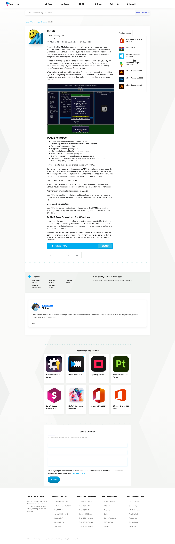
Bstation (106, 526)
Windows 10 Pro (59, 518)
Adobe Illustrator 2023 (134, 85)
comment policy (78, 473)
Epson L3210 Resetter (86, 518)
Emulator (44, 22)
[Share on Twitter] (60, 255)
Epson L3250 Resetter (86, 522)
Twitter (33, 323)
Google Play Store (110, 518)
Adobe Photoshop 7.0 (61, 502)
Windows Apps (35, 22)
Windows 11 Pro (59, 522)
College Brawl (133, 522)
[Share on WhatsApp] (77, 255)
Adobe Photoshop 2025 (134, 78)
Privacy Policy (63, 539)
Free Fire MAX (133, 514)
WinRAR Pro (130, 47)
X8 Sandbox (108, 506)
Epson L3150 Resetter (86, 526)
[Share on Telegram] (68, 255)
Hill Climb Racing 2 (135, 510)
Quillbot (106, 514)
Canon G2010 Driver (85, 514)
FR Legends (133, 518)
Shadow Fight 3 (134, 506)
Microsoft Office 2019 (61, 514)
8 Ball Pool (132, 526)
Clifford (45, 308)
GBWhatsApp (108, 522)
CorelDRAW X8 (58, 510)
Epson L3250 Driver (85, 510)
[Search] (170, 4)
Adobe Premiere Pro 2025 (62, 506)
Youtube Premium (110, 502)
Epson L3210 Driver (85, 502)
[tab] (124, 33)
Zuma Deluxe (58, 526)
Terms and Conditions (74, 539)
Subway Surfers (134, 502)
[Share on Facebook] (51, 255)
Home (27, 22)
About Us (55, 539)
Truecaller (107, 510)
